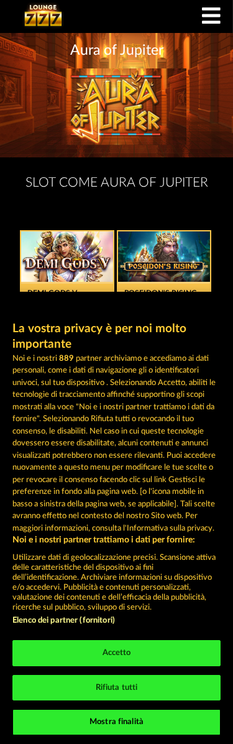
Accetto (117, 653)
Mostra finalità (116, 722)
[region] (116, 518)
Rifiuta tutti (117, 688)
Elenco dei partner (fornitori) (63, 620)
